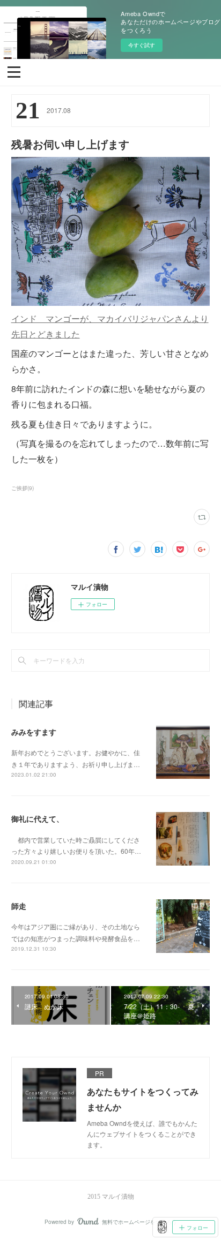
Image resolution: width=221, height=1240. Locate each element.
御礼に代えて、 (37, 818)
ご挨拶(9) (22, 488)
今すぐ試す (141, 45)
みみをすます (33, 731)
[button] (14, 71)
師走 (18, 905)
